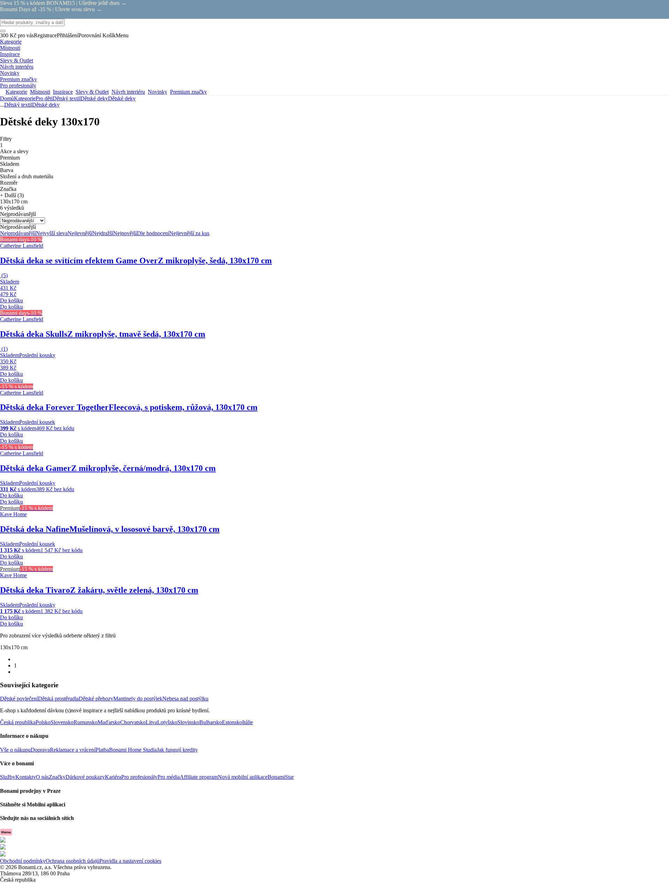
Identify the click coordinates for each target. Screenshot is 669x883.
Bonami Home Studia (133, 750)
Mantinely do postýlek (137, 699)
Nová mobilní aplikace (243, 777)
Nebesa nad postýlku (185, 699)
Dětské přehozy (96, 699)
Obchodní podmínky (23, 861)
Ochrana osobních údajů (72, 861)
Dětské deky (122, 98)
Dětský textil (66, 98)
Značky (57, 777)
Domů (7, 98)
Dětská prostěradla (58, 699)
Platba (102, 750)
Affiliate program (199, 777)
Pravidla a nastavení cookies (130, 861)
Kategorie (25, 98)
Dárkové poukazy (85, 777)
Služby (7, 777)
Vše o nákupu (15, 750)
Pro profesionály (139, 777)
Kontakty (25, 777)
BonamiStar (281, 777)
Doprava (40, 750)
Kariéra (113, 777)
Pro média (168, 777)
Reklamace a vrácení (72, 750)
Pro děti (44, 98)
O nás (42, 777)
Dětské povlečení (19, 699)
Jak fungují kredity (177, 750)
